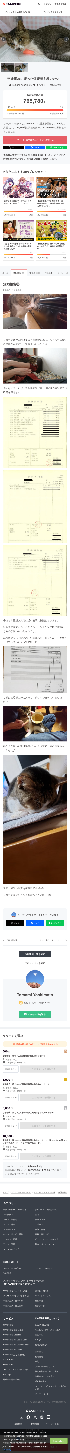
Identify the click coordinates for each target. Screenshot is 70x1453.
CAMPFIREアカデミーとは (15, 1290)
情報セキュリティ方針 (45, 1376)
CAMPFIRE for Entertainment (16, 1344)
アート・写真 (9, 1244)
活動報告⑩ (11, 284)
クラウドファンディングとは (16, 1295)
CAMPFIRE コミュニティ (14, 1329)
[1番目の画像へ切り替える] (7, 67)
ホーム (5, 272)
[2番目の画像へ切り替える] (21, 67)
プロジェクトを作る (12, 1268)
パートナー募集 (52, 1423)
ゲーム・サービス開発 (13, 1234)
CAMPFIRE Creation (12, 1334)
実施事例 (39, 1300)
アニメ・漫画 (9, 1224)
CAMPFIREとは (42, 1324)
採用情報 (35, 1423)
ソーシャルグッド (11, 1249)
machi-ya (7, 1374)
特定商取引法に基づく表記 (46, 1371)
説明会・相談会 (42, 1290)
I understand (58, 1440)
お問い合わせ (41, 1344)
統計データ (40, 1305)
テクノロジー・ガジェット (15, 1209)
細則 (37, 1361)
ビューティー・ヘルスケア (46, 1239)
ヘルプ (38, 1339)
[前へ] (3, 39)
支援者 (34, 272)
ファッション (9, 1229)
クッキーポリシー (43, 1393)
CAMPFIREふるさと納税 (14, 1354)
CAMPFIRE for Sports (12, 1349)
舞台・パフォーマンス (45, 1244)
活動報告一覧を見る (35, 954)
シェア (37, 147)
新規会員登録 (60, 4)
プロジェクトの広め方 (13, 1305)
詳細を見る (9, 1069)
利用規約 (39, 1356)
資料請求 (7, 1273)
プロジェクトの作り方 (13, 1300)
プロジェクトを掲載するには (17, 12)
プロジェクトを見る (35, 963)
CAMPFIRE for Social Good (15, 1339)
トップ (5, 1192)
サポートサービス (43, 1295)
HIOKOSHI (8, 1364)
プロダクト (8, 1214)
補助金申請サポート (12, 1379)
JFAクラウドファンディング (15, 1369)
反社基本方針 (41, 1381)
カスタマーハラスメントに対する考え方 (50, 1387)
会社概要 (18, 1423)
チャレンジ (40, 1219)
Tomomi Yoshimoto (22, 84)
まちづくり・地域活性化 (48, 84)
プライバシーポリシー (45, 1366)
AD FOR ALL (9, 1359)
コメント (62, 272)
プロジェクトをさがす (21, 1192)
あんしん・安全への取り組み (47, 1329)
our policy (6, 1449)
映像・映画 (40, 1229)
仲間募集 (48, 272)
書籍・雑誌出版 (42, 1234)
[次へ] (66, 39)
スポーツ (39, 1224)
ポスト (15, 147)
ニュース (39, 1334)
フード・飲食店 (10, 1219)
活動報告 (18, 273)
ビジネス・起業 (10, 1239)
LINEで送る (58, 147)
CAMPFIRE (8, 1324)
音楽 (37, 1214)
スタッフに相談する (44, 1268)
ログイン (47, 4)
